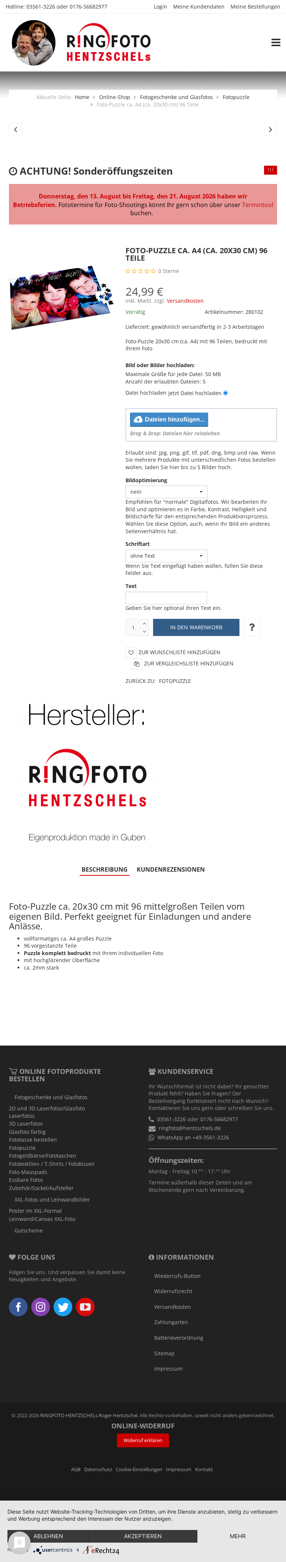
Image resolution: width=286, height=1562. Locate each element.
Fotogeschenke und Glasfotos (176, 97)
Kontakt (204, 1469)
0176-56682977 (88, 6)
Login (160, 6)
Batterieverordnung (178, 1337)
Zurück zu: (158, 680)
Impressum (168, 1368)
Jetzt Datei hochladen (195, 393)
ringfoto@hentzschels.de (190, 1128)
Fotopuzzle (236, 97)
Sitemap (164, 1353)
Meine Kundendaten (199, 6)
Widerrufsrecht (173, 1291)
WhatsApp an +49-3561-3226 (193, 1137)
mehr (238, 1536)
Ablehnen (48, 1536)
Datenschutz (98, 1469)
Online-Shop (114, 97)
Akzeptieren (143, 1536)
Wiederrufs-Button (177, 1275)
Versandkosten (185, 300)
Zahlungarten (171, 1322)
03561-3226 (40, 6)
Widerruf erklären (143, 1440)
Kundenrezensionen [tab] (171, 869)
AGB (75, 1469)
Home (82, 97)
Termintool (257, 205)
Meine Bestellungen (255, 6)
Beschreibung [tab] (105, 869)
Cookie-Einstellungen (139, 1469)
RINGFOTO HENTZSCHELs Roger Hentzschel (88, 1415)
